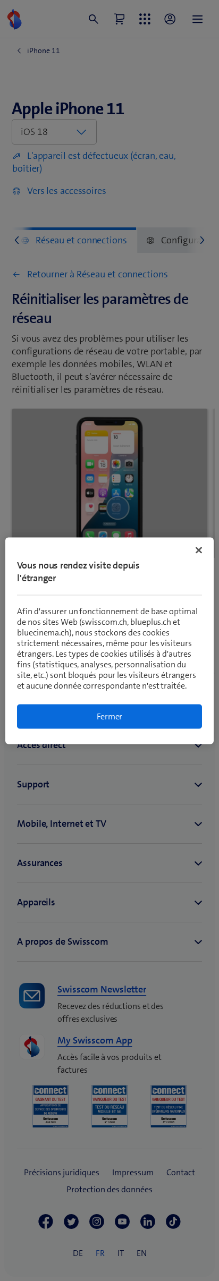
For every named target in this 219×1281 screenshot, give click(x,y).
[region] (109, 640)
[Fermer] (198, 550)
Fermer (110, 716)
